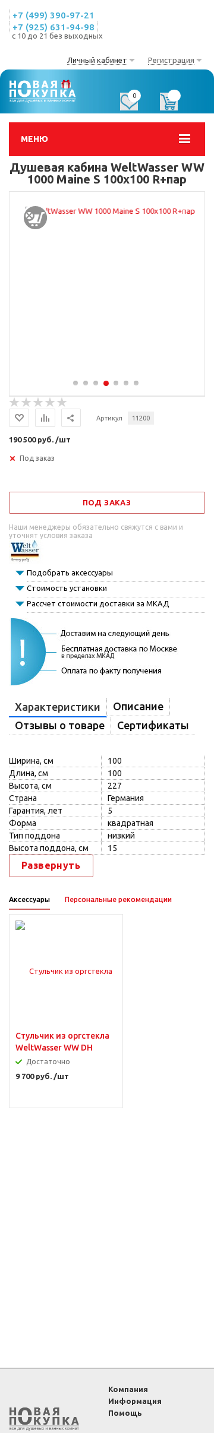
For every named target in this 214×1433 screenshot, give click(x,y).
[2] (27, 403)
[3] (39, 403)
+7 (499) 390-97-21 (53, 15)
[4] (50, 403)
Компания (128, 1389)
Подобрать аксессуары (70, 572)
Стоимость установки (67, 588)
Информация (135, 1401)
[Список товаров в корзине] (175, 105)
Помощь (125, 1413)
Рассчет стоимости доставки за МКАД (98, 603)
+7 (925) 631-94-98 (53, 27)
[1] (15, 403)
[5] (62, 403)
